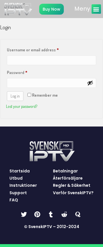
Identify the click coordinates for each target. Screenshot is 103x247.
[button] (96, 9)
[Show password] (90, 83)
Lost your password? (21, 106)
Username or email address (41, 49)
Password (25, 72)
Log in (15, 96)
